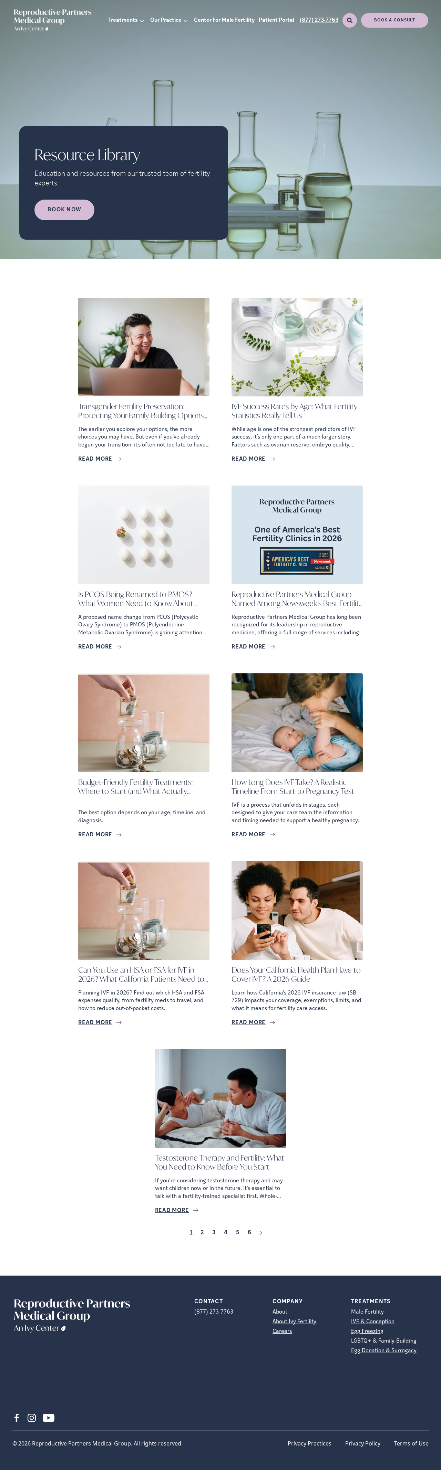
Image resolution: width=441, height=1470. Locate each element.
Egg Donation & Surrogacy (384, 1351)
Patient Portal (276, 20)
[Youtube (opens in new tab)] (48, 1418)
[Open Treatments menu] (142, 20)
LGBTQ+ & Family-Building (384, 1341)
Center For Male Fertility (224, 20)
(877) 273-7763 (319, 20)
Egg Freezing (367, 1331)
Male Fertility (367, 1312)
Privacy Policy (362, 1443)
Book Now (64, 210)
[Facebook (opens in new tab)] (16, 1418)
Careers (282, 1331)
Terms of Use (411, 1443)
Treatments (123, 20)
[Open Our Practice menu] (186, 20)
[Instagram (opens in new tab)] (32, 1418)
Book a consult (394, 20)
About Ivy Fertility (294, 1322)
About (280, 1312)
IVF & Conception (372, 1322)
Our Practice (166, 20)
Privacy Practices (309, 1443)
